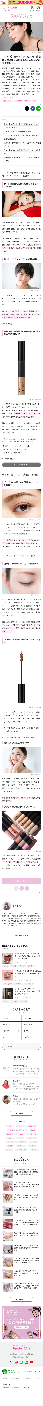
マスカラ (27, 101)
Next (37, 893)
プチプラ (22, 1142)
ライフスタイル (21, 1150)
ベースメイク (29, 1018)
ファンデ (9, 1150)
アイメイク (13, 98)
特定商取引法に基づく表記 (20, 1357)
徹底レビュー (7, 101)
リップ (20, 1138)
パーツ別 (33, 1142)
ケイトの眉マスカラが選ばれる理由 (17, 131)
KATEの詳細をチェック (21, 464)
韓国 (21, 1134)
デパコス (22, 966)
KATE (34, 101)
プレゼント (31, 966)
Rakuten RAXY (13, 9)
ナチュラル (23, 1001)
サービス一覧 (6, 1387)
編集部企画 (31, 1126)
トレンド (10, 1138)
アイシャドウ (29, 984)
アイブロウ (18, 101)
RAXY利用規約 (12, 1354)
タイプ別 (14, 1001)
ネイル (26, 1031)
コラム (4, 1037)
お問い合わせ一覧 (15, 1387)
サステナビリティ (26, 1387)
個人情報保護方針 (15, 1378)
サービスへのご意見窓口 (26, 1354)
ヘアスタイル (31, 1138)
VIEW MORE (21, 1113)
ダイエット (21, 1146)
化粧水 (10, 1146)
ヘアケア (5, 1031)
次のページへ (21, 881)
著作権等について (28, 1378)
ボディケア (28, 1024)
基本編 (33, 1130)
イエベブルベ (11, 1142)
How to (5, 966)
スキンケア (6, 1018)
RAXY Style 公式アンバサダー (12, 984)
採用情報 (38, 1378)
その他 (26, 1037)
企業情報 (5, 1378)
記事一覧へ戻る (21, 935)
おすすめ (14, 966)
